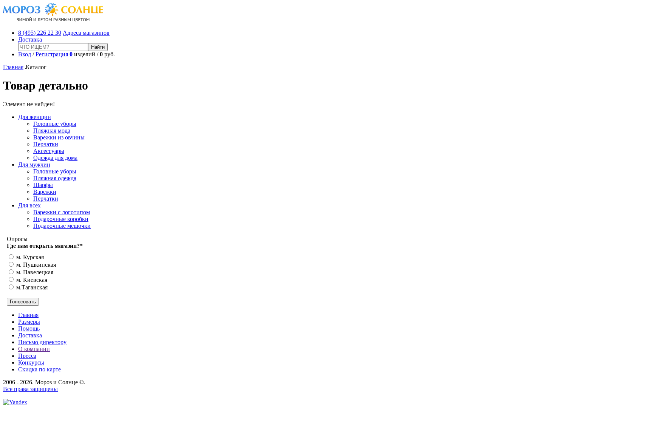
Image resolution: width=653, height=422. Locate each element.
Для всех (29, 205)
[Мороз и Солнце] (53, 20)
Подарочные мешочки (62, 226)
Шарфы (43, 185)
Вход (24, 54)
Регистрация (52, 54)
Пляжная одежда (54, 178)
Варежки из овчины (59, 137)
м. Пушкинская (35, 264)
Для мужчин (34, 164)
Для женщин (34, 117)
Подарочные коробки (60, 219)
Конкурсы (31, 362)
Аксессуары (48, 151)
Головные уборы (54, 124)
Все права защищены (30, 389)
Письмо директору (42, 342)
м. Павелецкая (34, 272)
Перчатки (45, 144)
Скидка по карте (39, 369)
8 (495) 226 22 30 (39, 32)
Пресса (27, 355)
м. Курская (29, 257)
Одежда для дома (55, 158)
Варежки (44, 192)
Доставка (30, 39)
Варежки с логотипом (61, 212)
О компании (34, 349)
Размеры (29, 321)
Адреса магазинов (86, 32)
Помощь (29, 328)
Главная (13, 67)
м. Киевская (31, 280)
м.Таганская (31, 287)
